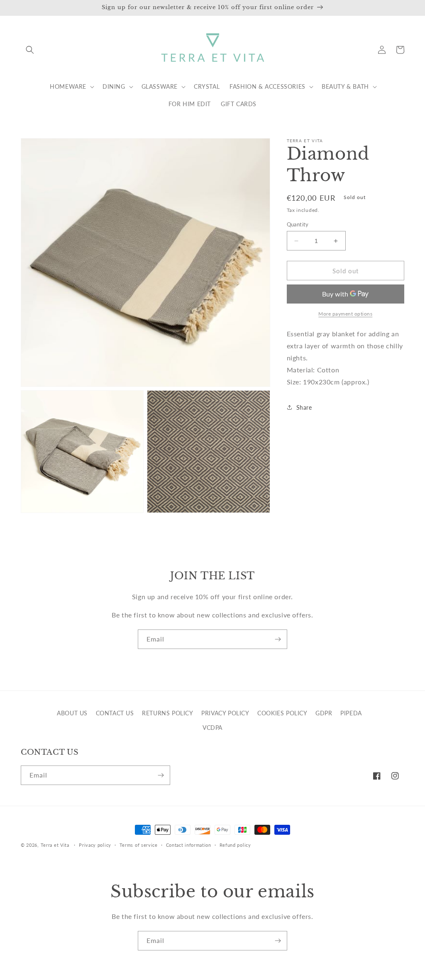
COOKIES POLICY (282, 713)
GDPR (323, 713)
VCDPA (212, 727)
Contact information (188, 845)
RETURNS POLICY (167, 713)
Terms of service (139, 845)
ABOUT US (72, 713)
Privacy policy (95, 845)
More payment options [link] (345, 314)
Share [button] (304, 407)
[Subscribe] (278, 639)
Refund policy (235, 845)
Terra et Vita (55, 845)
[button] (30, 50)
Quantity (298, 224)
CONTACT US (115, 713)
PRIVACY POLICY (225, 713)
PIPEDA (351, 713)
